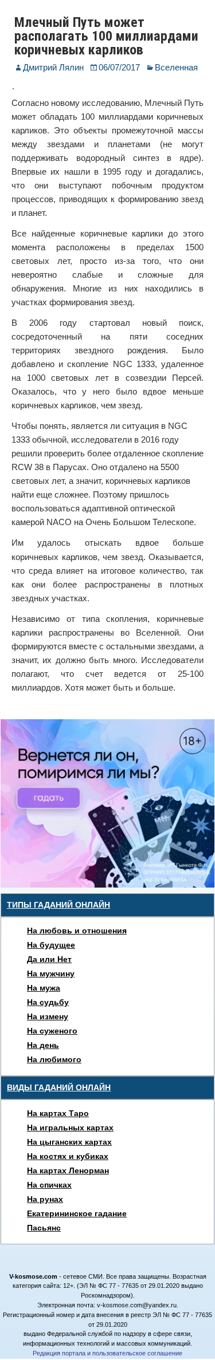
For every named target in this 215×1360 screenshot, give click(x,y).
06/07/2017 (119, 67)
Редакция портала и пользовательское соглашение (107, 1353)
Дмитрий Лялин (53, 67)
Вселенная (176, 67)
